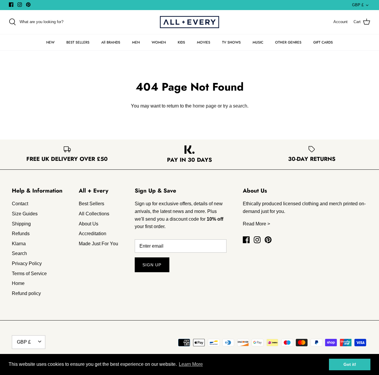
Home (18, 283)
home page (204, 105)
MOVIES (203, 42)
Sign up (152, 264)
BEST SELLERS (77, 42)
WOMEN (159, 42)
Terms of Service (29, 273)
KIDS (181, 42)
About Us (88, 223)
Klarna (19, 243)
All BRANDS (110, 42)
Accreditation (92, 233)
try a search (235, 105)
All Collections (94, 213)
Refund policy (26, 293)
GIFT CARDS (323, 42)
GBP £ (358, 5)
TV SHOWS (231, 42)
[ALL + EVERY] (189, 22)
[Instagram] (19, 4)
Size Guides (25, 213)
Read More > (256, 223)
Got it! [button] (349, 364)
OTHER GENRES (288, 42)
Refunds (21, 233)
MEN (136, 42)
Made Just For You (98, 243)
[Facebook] (11, 4)
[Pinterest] (28, 4)
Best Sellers (91, 203)
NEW (50, 42)
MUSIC (258, 42)
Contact (20, 203)
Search (19, 253)
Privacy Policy (27, 263)
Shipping (21, 223)
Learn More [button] (191, 364)
